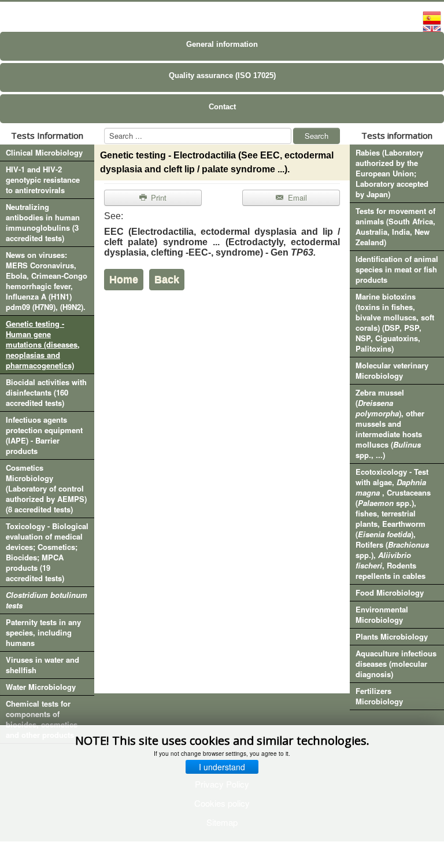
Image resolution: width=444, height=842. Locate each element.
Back (166, 279)
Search (316, 135)
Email (296, 197)
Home (123, 279)
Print (157, 197)
